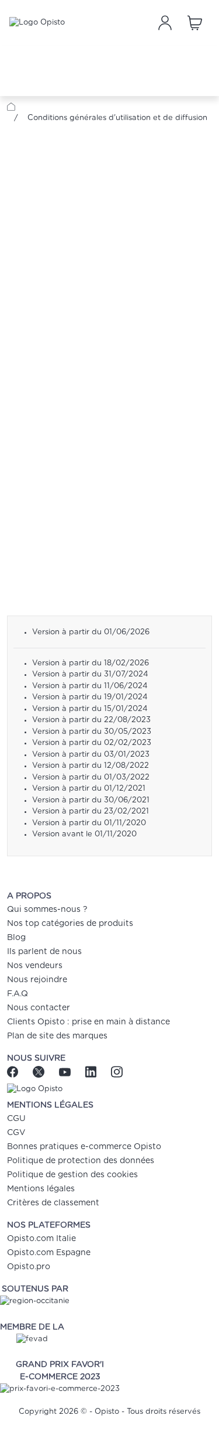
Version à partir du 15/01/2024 (90, 709)
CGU (16, 1119)
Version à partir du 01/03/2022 (91, 777)
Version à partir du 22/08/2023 (91, 720)
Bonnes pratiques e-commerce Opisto (84, 1147)
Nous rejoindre (37, 980)
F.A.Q (17, 994)
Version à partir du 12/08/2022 (90, 766)
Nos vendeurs (34, 966)
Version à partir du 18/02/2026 (90, 663)
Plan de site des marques (57, 1036)
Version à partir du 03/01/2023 (91, 754)
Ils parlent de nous (44, 952)
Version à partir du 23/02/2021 (90, 811)
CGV (16, 1133)
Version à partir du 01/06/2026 (91, 632)
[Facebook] (17, 1071)
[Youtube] (66, 1071)
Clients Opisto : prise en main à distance (88, 1022)
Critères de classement (53, 1203)
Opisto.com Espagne (49, 1253)
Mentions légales (41, 1189)
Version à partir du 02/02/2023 (91, 743)
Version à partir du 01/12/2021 (88, 788)
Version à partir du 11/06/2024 (90, 686)
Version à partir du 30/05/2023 (91, 732)
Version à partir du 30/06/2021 (91, 800)
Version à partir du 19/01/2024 (90, 697)
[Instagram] (116, 1071)
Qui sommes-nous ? (47, 909)
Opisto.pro (28, 1267)
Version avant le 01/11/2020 (84, 834)
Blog (16, 938)
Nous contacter (38, 1008)
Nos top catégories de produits (70, 924)
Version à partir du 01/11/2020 (89, 823)
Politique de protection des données (80, 1161)
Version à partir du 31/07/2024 (90, 674)
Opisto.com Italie (41, 1239)
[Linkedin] (92, 1071)
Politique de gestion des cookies (72, 1175)
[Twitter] (40, 1071)
